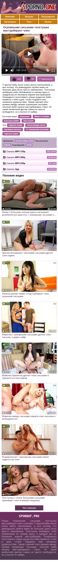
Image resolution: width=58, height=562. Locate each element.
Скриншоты (46, 79)
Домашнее (25, 116)
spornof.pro (29, 516)
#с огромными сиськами (37, 129)
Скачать (15, 151)
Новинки (10, 16)
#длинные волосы (12, 129)
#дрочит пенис (15, 125)
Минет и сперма (41, 116)
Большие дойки (11, 121)
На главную (29, 508)
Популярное (48, 16)
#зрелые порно (11, 134)
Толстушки (28, 121)
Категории (10, 22)
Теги (29, 22)
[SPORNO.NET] (38, 7)
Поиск (48, 22)
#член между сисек (36, 125)
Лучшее (29, 16)
